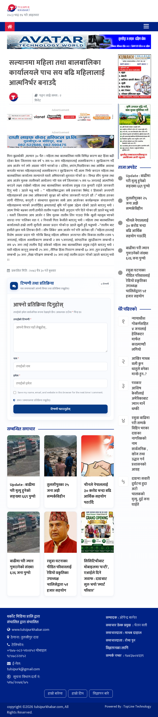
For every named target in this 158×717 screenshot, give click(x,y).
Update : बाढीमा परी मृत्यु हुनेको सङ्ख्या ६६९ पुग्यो (22, 491)
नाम (16, 359)
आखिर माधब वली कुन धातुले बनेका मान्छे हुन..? (141, 366)
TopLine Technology (137, 706)
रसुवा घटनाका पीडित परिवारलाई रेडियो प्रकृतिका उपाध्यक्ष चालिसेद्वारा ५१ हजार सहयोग (59, 576)
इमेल (16, 376)
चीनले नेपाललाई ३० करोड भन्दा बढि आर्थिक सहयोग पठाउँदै (97, 494)
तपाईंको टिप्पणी (22, 320)
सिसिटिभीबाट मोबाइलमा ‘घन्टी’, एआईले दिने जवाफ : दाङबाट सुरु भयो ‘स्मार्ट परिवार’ (96, 576)
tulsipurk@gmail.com (23, 669)
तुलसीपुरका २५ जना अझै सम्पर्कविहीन (58, 491)
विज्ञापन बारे (101, 693)
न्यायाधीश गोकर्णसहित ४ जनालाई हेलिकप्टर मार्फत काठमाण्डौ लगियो (140, 334)
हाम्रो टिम (78, 693)
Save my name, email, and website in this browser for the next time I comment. (60, 392)
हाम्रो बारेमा (55, 693)
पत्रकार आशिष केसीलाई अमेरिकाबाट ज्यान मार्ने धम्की (140, 396)
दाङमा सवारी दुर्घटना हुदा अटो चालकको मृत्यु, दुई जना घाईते (141, 492)
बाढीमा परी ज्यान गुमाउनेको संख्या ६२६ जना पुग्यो (22, 567)
